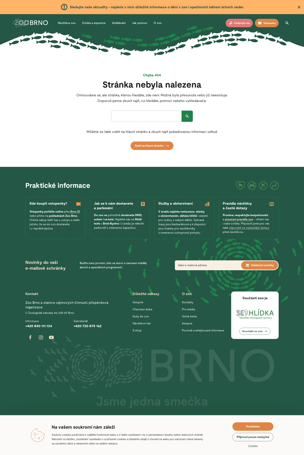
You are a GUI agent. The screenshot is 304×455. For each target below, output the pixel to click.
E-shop (137, 330)
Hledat (187, 116)
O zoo (158, 23)
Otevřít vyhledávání (287, 23)
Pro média (188, 309)
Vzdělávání (119, 23)
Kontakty (187, 302)
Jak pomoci (139, 23)
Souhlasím (253, 426)
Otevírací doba (142, 309)
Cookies (253, 445)
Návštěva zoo (67, 23)
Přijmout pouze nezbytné (253, 437)
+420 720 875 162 (88, 326)
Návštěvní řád (142, 323)
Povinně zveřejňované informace (203, 330)
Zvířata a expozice (94, 23)
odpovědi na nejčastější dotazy (249, 227)
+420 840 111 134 (38, 326)
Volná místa (189, 316)
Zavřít (299, 7)
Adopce (187, 323)
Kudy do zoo (141, 316)
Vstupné (138, 302)
